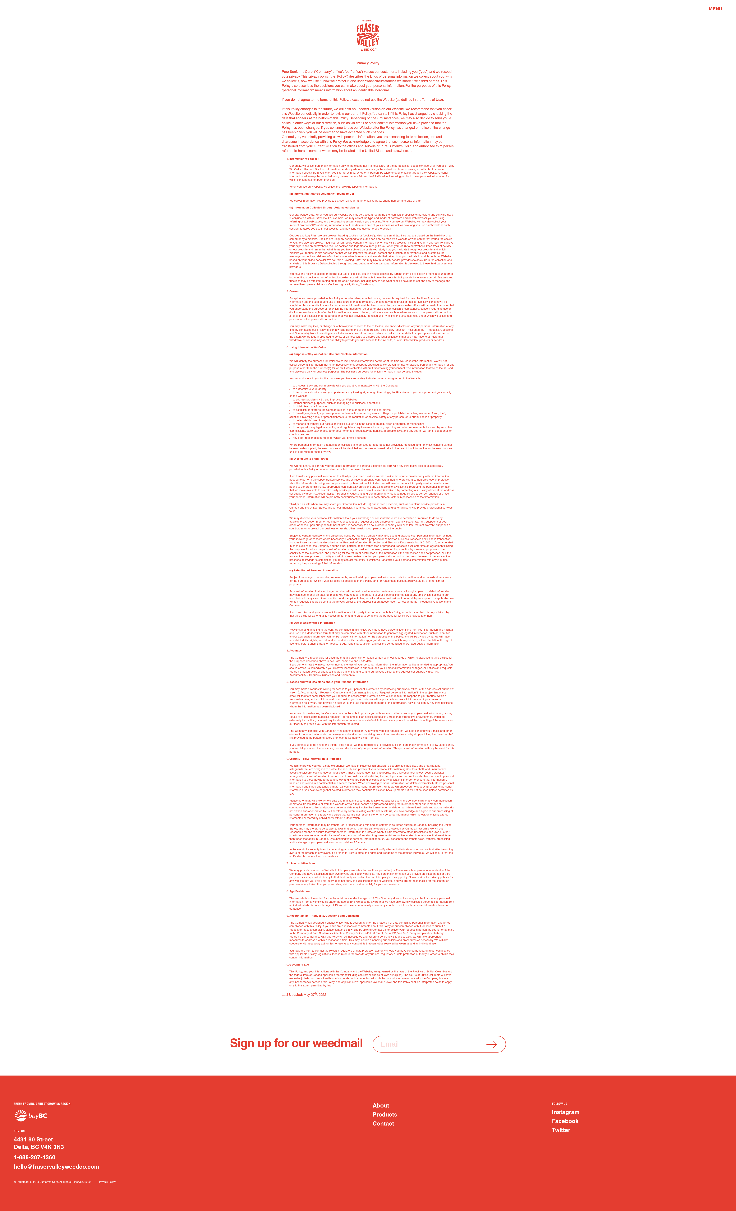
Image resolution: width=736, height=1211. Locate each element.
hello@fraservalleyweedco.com (56, 1167)
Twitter (561, 1130)
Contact (383, 1124)
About (381, 1106)
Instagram (566, 1112)
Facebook (565, 1121)
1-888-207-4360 (34, 1157)
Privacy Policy (107, 1182)
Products (385, 1115)
